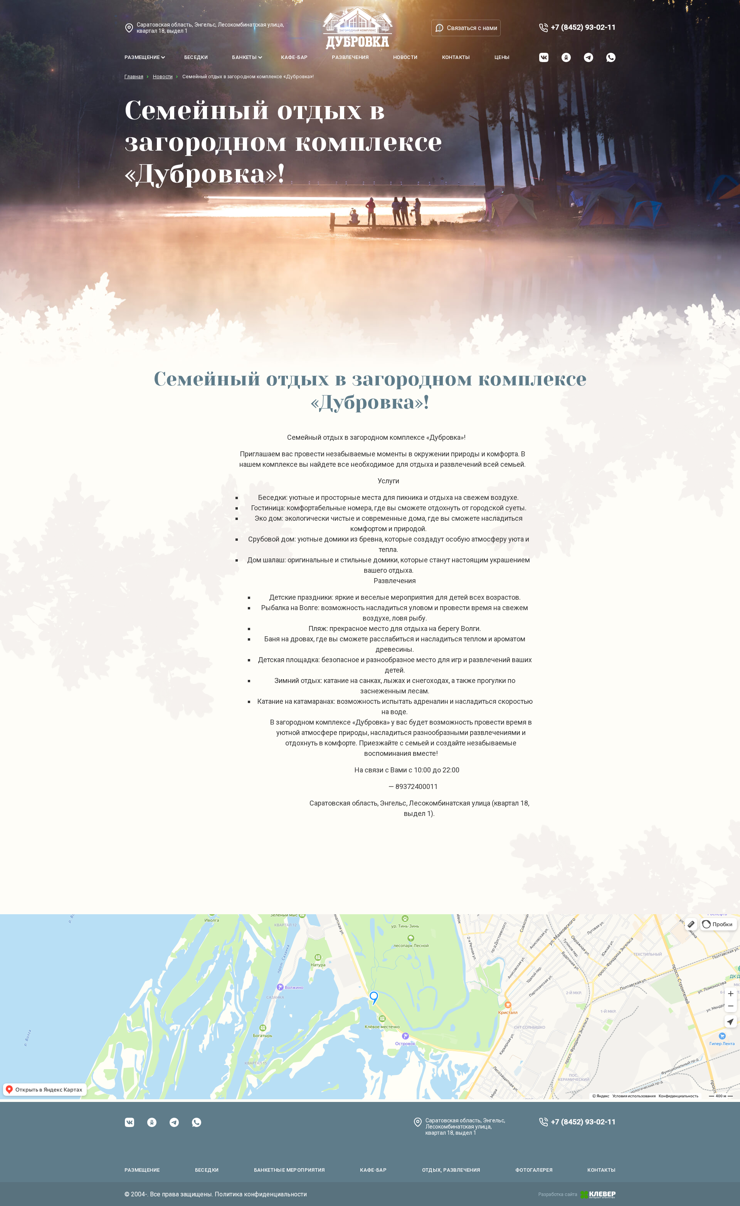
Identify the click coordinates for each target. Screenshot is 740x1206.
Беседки (196, 57)
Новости (405, 57)
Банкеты (244, 57)
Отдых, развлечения (451, 1170)
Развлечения (350, 57)
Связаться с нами (472, 28)
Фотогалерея (533, 1170)
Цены (502, 57)
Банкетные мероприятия (289, 1170)
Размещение (142, 57)
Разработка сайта (557, 1194)
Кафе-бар (294, 57)
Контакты (456, 57)
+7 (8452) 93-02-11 (583, 27)
